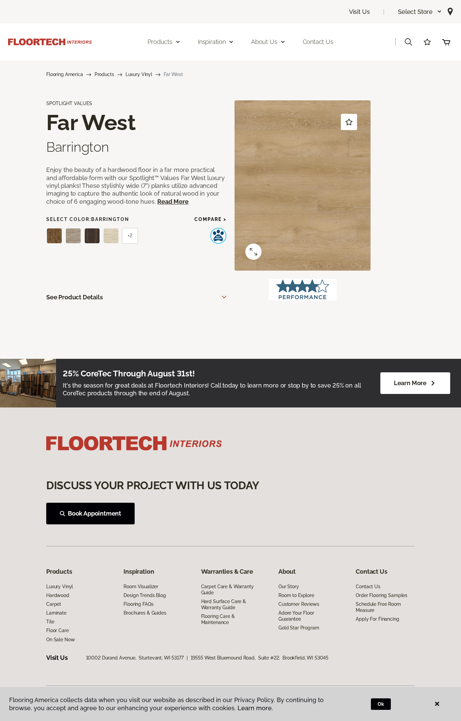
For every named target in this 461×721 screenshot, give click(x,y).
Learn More (410, 383)
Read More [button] (172, 201)
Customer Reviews (298, 604)
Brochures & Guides (145, 613)
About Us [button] (264, 41)
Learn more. (255, 708)
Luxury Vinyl (139, 74)
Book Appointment (94, 513)
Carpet (53, 604)
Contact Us (318, 41)
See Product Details (74, 297)
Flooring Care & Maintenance (218, 619)
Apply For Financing (377, 619)
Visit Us (359, 11)
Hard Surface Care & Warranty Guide (223, 604)
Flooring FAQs (138, 604)
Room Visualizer (141, 586)
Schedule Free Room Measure (378, 607)
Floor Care (57, 630)
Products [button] (159, 41)
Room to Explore (296, 595)
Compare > (210, 219)
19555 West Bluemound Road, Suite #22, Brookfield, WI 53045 (260, 658)
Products (104, 74)
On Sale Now (60, 639)
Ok (381, 704)
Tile (50, 621)
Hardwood (57, 595)
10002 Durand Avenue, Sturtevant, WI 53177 (135, 658)
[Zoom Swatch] (253, 252)
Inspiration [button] (212, 41)
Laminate (56, 613)
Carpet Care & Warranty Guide (227, 589)
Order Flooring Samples (381, 595)
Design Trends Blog (145, 595)
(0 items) (446, 42)
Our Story (288, 586)
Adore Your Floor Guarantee (296, 616)
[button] (420, 12)
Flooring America (64, 74)
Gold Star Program (298, 627)
